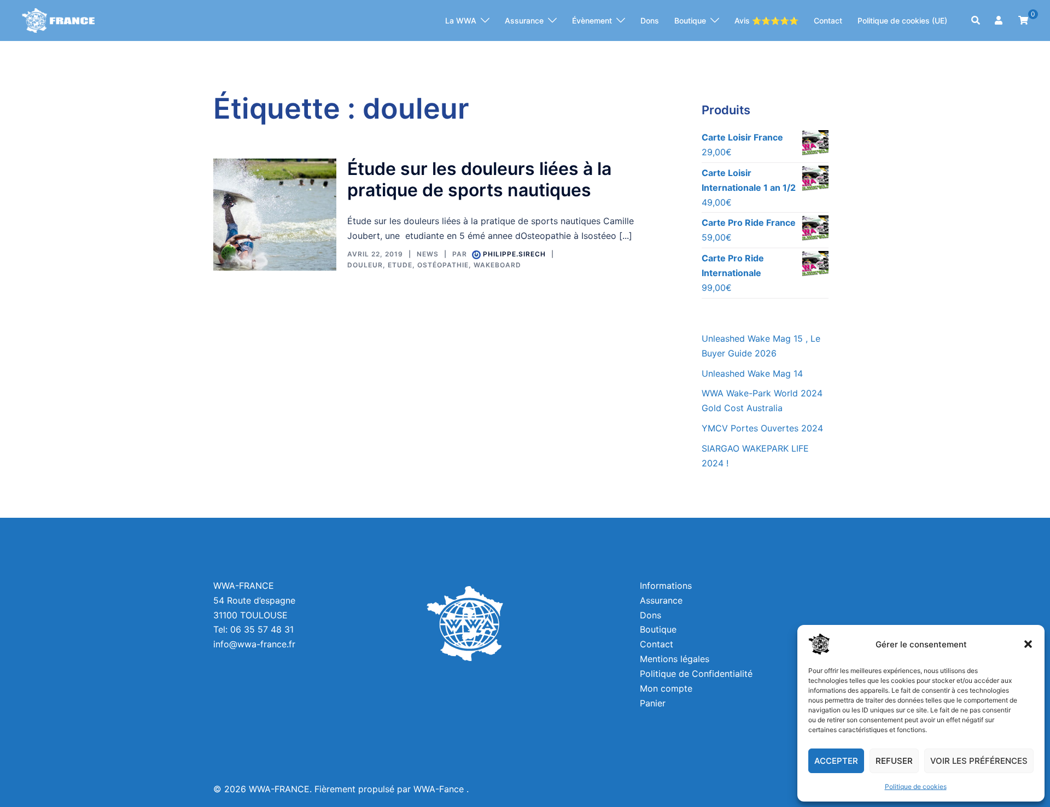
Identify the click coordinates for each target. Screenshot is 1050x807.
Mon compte (666, 688)
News (428, 254)
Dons (649, 20)
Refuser (894, 761)
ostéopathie (443, 265)
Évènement (592, 20)
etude (400, 265)
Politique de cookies (916, 786)
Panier (653, 703)
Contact (828, 20)
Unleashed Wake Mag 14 (752, 373)
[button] (1028, 644)
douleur (365, 265)
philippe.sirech (514, 254)
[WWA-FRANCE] (58, 19)
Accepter (836, 761)
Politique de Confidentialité (696, 673)
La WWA (460, 20)
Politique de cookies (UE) (902, 20)
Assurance (524, 20)
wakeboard (497, 265)
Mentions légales (674, 658)
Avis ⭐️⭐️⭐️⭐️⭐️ (766, 20)
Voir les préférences (979, 761)
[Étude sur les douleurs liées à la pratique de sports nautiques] (274, 215)
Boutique (690, 20)
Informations (666, 585)
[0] (1023, 19)
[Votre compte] (1000, 21)
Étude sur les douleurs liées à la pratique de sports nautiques (479, 179)
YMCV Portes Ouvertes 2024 (762, 428)
